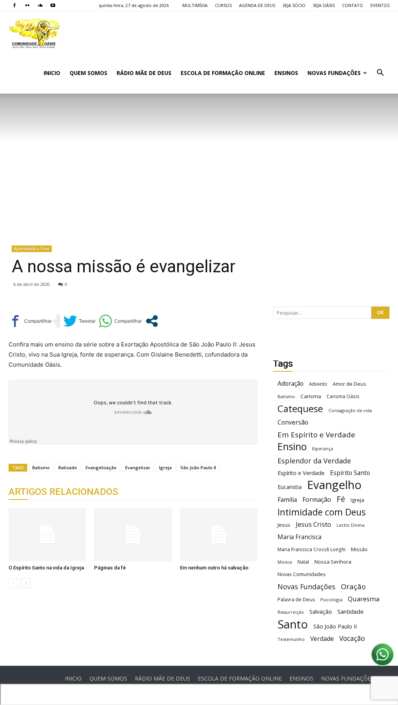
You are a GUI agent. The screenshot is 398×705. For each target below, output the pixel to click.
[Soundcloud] (40, 5)
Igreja (165, 467)
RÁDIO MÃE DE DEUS (144, 73)
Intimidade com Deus (322, 512)
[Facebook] (14, 5)
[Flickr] (27, 5)
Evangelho (334, 485)
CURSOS (223, 5)
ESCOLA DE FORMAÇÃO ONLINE (223, 73)
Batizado (67, 467)
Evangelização (101, 467)
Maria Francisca (299, 537)
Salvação (320, 611)
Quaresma (363, 599)
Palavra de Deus (296, 599)
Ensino (292, 446)
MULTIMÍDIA (195, 5)
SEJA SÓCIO (294, 5)
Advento (318, 384)
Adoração (291, 383)
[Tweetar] (79, 321)
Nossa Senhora (332, 561)
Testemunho (291, 639)
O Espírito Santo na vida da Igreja (46, 568)
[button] (380, 73)
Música (285, 562)
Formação (316, 500)
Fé (341, 499)
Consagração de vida (350, 410)
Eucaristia (290, 487)
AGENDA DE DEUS (257, 5)
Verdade (322, 639)
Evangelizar (137, 467)
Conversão (293, 422)
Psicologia (331, 599)
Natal (303, 562)
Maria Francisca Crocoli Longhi (312, 549)
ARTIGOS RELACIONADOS (63, 491)
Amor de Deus (349, 384)
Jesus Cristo (313, 524)
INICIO (52, 73)
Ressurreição (291, 612)
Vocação (352, 638)
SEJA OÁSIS (324, 5)
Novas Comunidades (302, 574)
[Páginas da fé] (132, 534)
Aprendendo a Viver (31, 248)
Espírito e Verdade (301, 473)
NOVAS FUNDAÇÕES (334, 73)
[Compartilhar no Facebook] (30, 321)
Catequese (300, 408)
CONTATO (352, 5)
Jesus (284, 524)
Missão (359, 549)
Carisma (310, 396)
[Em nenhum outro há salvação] (218, 534)
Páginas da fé (110, 568)
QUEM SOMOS (88, 73)
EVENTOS (379, 5)
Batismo (41, 467)
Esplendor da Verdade (314, 461)
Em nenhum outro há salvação (214, 568)
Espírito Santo (350, 473)
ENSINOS (286, 73)
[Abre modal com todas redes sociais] (152, 321)
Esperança (322, 448)
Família (287, 500)
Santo (293, 624)
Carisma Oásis (343, 396)
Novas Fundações (306, 587)
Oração (353, 586)
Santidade (350, 611)
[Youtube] (53, 5)
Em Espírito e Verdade (316, 434)
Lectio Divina (351, 525)
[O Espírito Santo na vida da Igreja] (47, 534)
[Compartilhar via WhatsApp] (120, 321)
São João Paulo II (198, 467)
